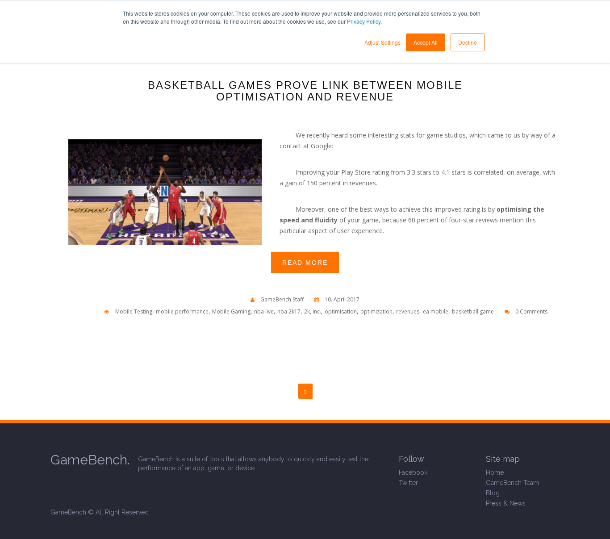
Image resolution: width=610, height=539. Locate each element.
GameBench (68, 512)
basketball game (473, 311)
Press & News (506, 503)
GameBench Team (512, 482)
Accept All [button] (426, 42)
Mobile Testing (133, 311)
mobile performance (182, 311)
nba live (264, 311)
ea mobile (435, 311)
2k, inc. (312, 311)
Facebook (413, 472)
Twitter (408, 482)
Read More (305, 262)
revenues (407, 311)
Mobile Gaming (231, 311)
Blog (493, 493)
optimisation (341, 311)
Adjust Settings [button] (382, 42)
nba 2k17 (289, 311)
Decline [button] (467, 42)
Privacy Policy (363, 21)
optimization (376, 311)
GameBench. (90, 460)
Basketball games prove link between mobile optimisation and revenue (305, 91)
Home (495, 472)
